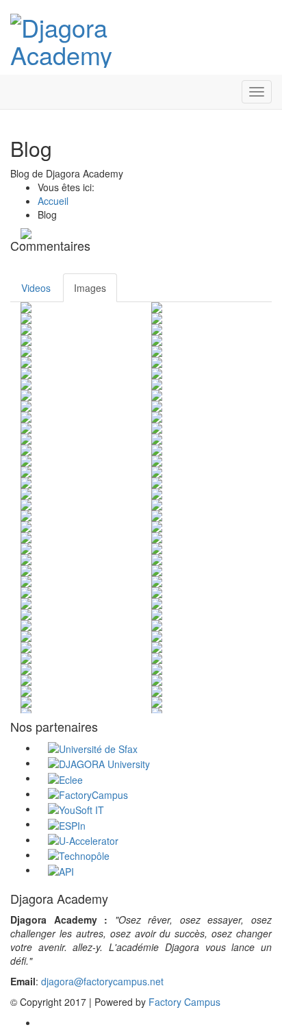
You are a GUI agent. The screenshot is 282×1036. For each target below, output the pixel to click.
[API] (61, 869)
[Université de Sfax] (93, 747)
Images (90, 288)
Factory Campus (184, 1002)
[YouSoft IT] (76, 808)
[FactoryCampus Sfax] (88, 793)
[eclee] (65, 778)
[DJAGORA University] (99, 762)
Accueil (53, 201)
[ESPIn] (67, 823)
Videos (36, 288)
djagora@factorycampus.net (102, 981)
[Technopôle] (79, 854)
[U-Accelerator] (83, 839)
